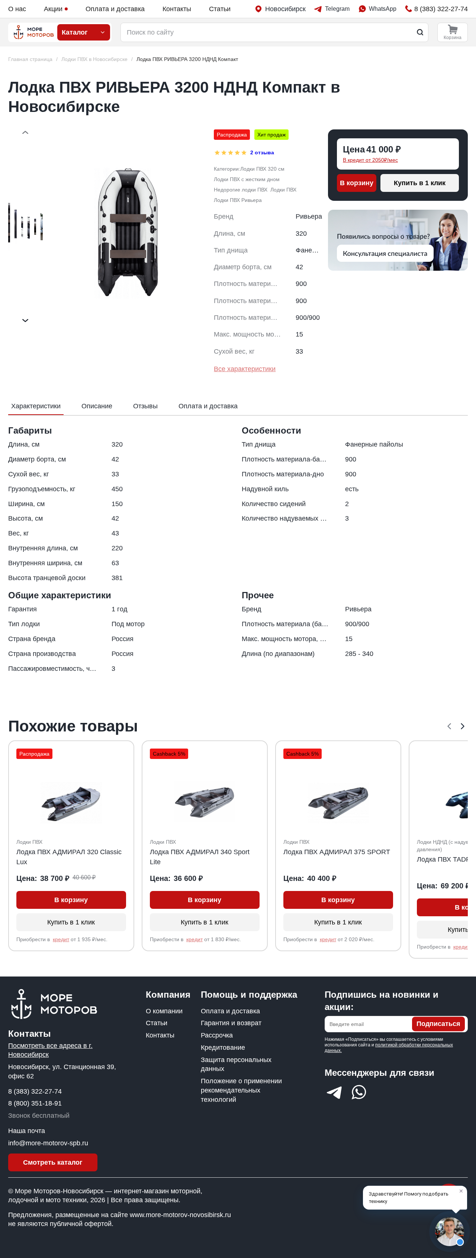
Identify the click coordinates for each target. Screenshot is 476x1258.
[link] (187, 59)
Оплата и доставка (115, 9)
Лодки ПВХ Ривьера (238, 200)
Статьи (220, 9)
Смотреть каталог (53, 1162)
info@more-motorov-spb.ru (48, 1143)
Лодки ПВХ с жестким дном (247, 179)
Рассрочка (217, 1035)
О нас (17, 9)
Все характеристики (245, 369)
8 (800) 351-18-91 (35, 1103)
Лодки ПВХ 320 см (262, 169)
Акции (53, 9)
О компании (164, 1011)
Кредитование (223, 1047)
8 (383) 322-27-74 (35, 1091)
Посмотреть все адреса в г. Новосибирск (50, 1050)
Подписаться (438, 1024)
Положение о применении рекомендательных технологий (241, 1090)
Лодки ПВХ (283, 190)
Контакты (177, 9)
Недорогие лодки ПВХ (240, 190)
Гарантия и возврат (231, 1023)
